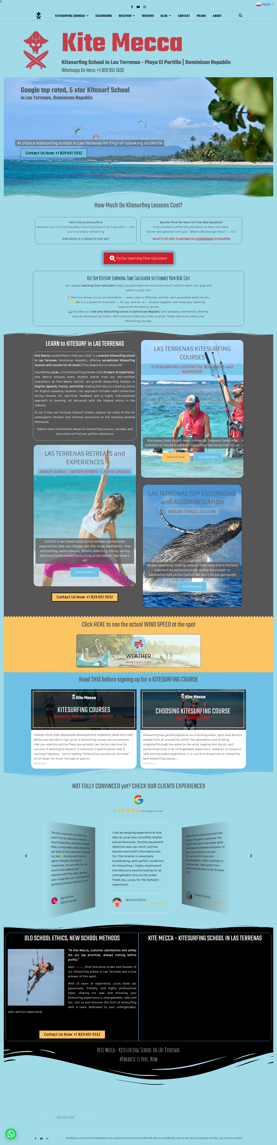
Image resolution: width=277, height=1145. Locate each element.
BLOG (164, 16)
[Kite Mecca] (38, 15)
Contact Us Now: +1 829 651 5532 (54, 153)
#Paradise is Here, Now (138, 1059)
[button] (250, 856)
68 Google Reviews (152, 811)
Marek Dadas (136, 900)
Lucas (79, 967)
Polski (201, 16)
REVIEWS (148, 16)
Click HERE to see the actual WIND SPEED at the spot (138, 624)
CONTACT (184, 16)
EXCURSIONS (104, 16)
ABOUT (217, 16)
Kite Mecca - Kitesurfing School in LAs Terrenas (138, 1050)
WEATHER (125, 16)
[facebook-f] (132, 7)
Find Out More (208, 457)
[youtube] (139, 7)
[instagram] (144, 7)
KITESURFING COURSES (70, 16)
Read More (40, 763)
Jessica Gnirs (70, 897)
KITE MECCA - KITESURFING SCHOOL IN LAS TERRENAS (205, 938)
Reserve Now (176, 457)
